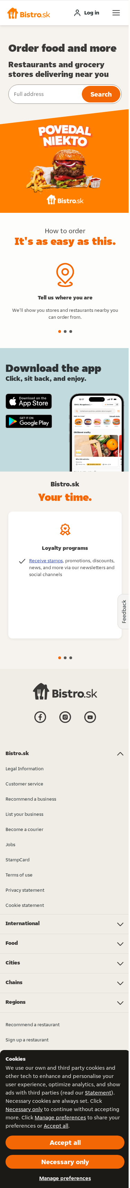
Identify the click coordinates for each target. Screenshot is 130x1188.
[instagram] (65, 722)
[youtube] (90, 722)
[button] (29, 12)
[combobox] (44, 94)
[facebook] (40, 722)
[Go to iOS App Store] (29, 401)
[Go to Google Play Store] (29, 421)
